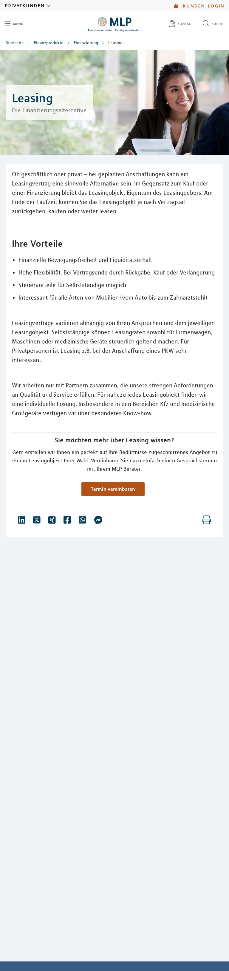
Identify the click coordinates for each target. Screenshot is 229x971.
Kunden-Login (202, 5)
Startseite (15, 42)
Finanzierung (86, 42)
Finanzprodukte (49, 42)
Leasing (115, 42)
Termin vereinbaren (113, 489)
